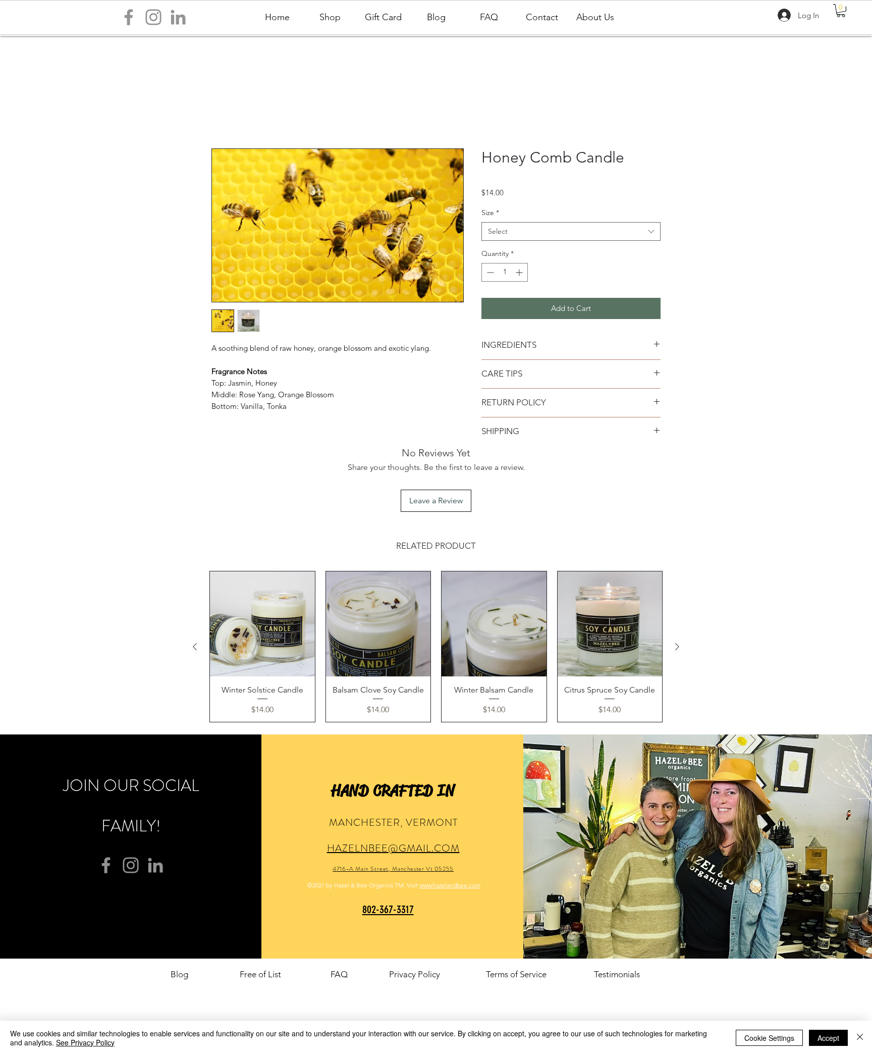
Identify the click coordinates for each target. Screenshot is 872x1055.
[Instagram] (130, 865)
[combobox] (571, 231)
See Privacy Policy (85, 1042)
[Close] (860, 1038)
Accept (828, 1038)
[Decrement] (489, 272)
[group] (436, 646)
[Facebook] (106, 865)
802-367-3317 (388, 909)
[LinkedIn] (155, 865)
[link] (841, 10)
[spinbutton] (505, 272)
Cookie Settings (769, 1038)
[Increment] (520, 272)
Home (222, 112)
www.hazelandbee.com (449, 885)
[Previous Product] (195, 647)
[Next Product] (677, 647)
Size (490, 212)
